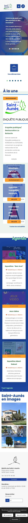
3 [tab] (12, 48)
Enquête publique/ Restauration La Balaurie (13, 130)
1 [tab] (9, 48)
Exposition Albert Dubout (14, 362)
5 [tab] (15, 48)
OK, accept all (8, 515)
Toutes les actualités (17, 226)
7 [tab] (18, 48)
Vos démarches (14, 74)
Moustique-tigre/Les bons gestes (14, 171)
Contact (14, 479)
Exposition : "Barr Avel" (14, 266)
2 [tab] (11, 48)
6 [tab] (17, 48)
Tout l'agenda (7, 388)
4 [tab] (14, 48)
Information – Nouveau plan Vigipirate (14, 211)
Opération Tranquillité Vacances (14, 190)
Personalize (15, 519)
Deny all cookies (21, 515)
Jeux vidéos (14, 311)
